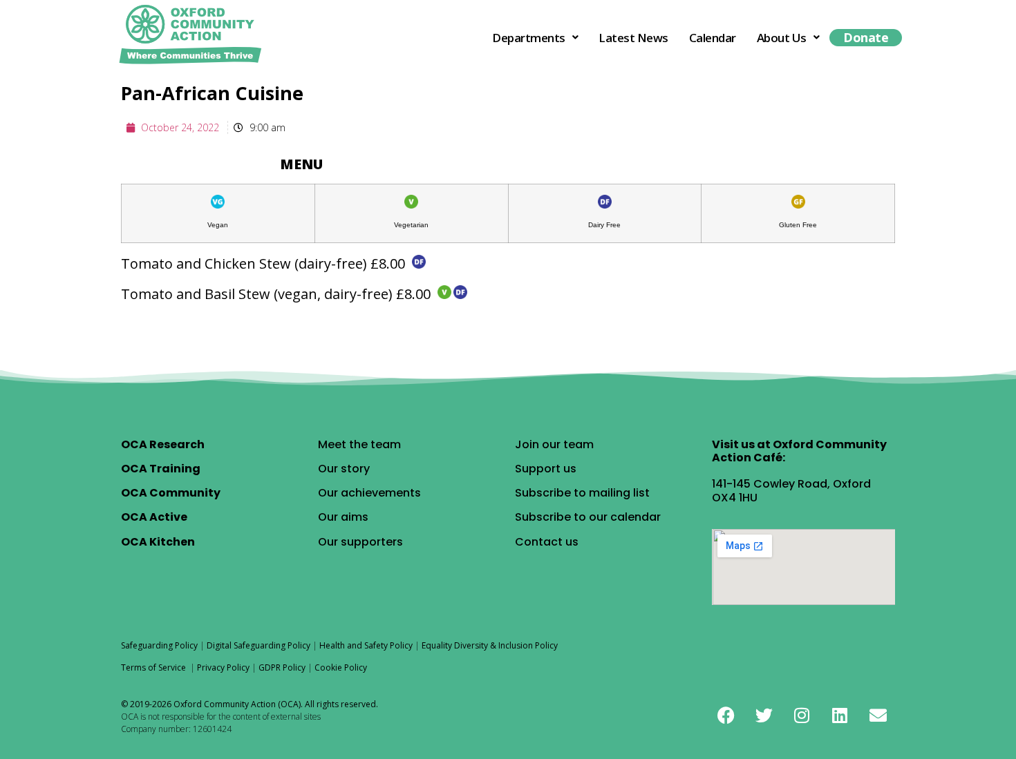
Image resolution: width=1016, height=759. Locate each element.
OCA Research (163, 444)
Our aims (343, 517)
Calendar (712, 38)
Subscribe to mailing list (582, 493)
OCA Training (160, 469)
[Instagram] (801, 715)
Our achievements (369, 493)
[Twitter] (763, 715)
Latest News (633, 38)
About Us (782, 38)
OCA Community (170, 493)
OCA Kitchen (158, 542)
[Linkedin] (839, 715)
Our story (344, 469)
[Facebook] (725, 715)
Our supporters (360, 542)
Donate (865, 37)
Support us (545, 469)
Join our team (554, 444)
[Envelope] (877, 715)
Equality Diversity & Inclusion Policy (490, 645)
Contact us (546, 542)
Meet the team (359, 444)
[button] (535, 37)
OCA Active (154, 517)
